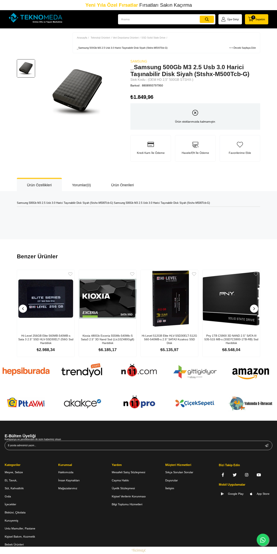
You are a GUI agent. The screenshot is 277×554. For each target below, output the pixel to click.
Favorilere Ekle (70, 274)
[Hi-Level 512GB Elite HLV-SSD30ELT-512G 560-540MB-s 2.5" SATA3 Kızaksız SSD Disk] (169, 298)
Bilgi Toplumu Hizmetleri (127, 504)
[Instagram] (247, 475)
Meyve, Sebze (14, 472)
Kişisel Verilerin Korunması (129, 496)
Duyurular (171, 480)
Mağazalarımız (67, 488)
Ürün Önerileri (122, 185)
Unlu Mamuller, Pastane (20, 528)
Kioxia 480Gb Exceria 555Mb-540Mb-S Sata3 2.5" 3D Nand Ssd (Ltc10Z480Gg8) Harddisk (107, 339)
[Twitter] (235, 475)
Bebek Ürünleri (14, 544)
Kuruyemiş (11, 520)
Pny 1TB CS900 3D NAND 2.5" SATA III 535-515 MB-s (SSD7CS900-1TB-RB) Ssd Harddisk (231, 339)
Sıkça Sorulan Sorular (179, 472)
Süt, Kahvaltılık (14, 488)
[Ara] (207, 19)
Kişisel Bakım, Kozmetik (20, 536)
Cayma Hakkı (120, 480)
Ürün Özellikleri (39, 185)
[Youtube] (259, 475)
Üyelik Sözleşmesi (123, 488)
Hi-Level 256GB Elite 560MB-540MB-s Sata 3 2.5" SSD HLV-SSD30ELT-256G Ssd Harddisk (45, 339)
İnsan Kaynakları (69, 480)
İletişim (169, 488)
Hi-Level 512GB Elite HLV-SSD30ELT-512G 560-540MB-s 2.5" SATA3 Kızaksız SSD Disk (169, 339)
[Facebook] (223, 475)
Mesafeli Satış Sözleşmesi (128, 472)
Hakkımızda (65, 472)
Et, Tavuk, (11, 480)
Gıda (8, 496)
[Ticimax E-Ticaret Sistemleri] (138, 551)
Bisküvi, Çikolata (15, 512)
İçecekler (10, 504)
